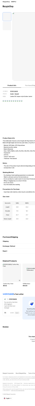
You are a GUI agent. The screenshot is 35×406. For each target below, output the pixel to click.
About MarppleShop (21, 373)
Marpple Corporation (8, 373)
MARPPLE (13, 1)
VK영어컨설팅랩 (14, 91)
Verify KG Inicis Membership (17, 390)
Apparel (17, 94)
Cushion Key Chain (8, 283)
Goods (12, 94)
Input (17, 313)
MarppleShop (6, 1)
